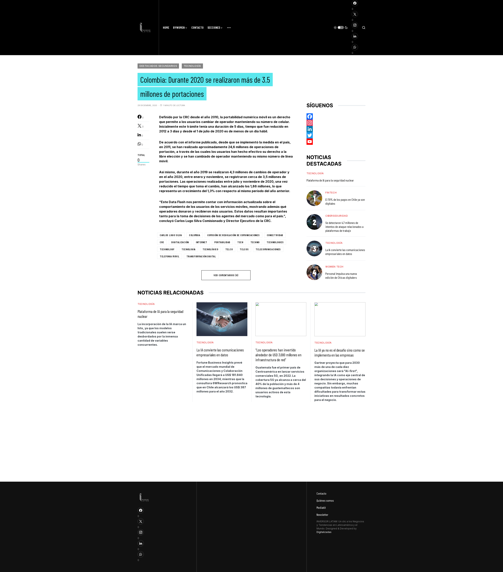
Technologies (275, 242)
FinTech (331, 192)
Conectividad (275, 235)
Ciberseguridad (336, 215)
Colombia (194, 235)
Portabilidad (222, 242)
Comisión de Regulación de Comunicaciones (233, 235)
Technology (167, 249)
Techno (255, 242)
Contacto (321, 493)
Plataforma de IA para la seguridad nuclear (330, 180)
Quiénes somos (325, 500)
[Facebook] (336, 116)
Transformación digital (201, 256)
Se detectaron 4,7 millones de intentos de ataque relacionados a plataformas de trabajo (344, 226)
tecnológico (210, 249)
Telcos (244, 249)
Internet (201, 242)
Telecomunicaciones (268, 249)
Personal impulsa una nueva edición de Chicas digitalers (341, 275)
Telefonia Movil (169, 256)
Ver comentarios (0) (226, 275)
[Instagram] (336, 123)
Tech (240, 242)
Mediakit (321, 507)
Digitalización (180, 242)
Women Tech (334, 266)
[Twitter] (336, 135)
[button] (341, 27)
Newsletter (322, 514)
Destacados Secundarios (158, 65)
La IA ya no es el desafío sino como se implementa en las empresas (339, 352)
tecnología (189, 249)
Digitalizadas (324, 532)
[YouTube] (336, 141)
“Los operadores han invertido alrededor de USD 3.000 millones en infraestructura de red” (278, 354)
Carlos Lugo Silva (171, 235)
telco (229, 249)
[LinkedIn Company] (336, 129)
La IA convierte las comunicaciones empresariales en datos (345, 252)
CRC (162, 242)
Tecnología (192, 65)
